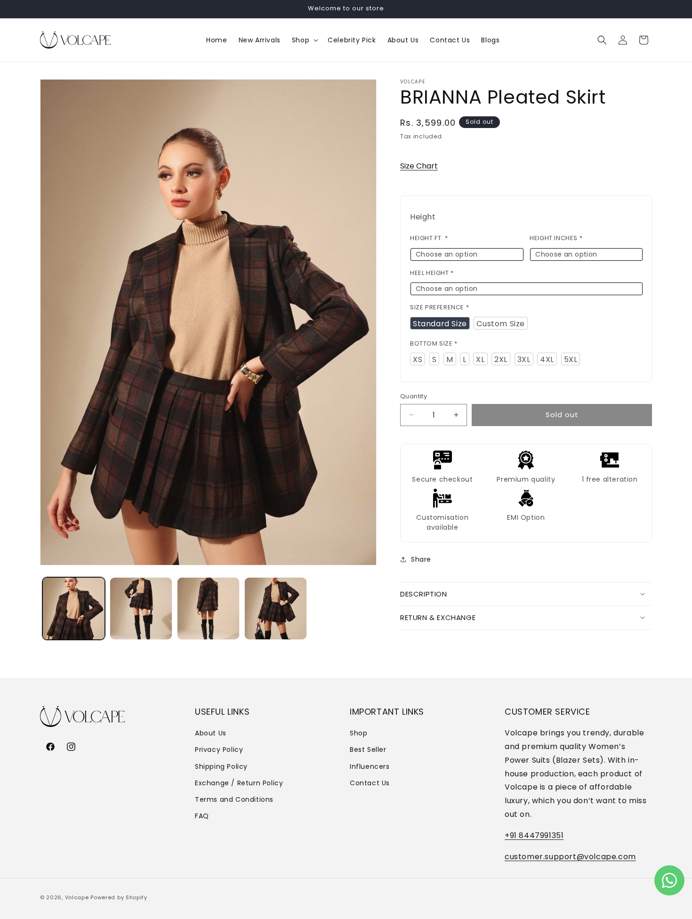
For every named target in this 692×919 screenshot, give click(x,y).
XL (480, 359)
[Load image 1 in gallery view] (73, 608)
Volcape (77, 897)
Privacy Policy (219, 750)
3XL (524, 359)
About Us (210, 733)
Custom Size (500, 323)
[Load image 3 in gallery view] (208, 608)
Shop (358, 733)
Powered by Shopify (118, 897)
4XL (547, 359)
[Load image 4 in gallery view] (275, 608)
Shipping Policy (221, 766)
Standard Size (440, 323)
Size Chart (419, 165)
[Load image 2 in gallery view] (141, 608)
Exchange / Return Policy (239, 783)
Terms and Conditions (234, 799)
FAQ (202, 816)
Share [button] (421, 559)
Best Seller (368, 750)
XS (417, 359)
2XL (500, 359)
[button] (304, 40)
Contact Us (370, 783)
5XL (571, 359)
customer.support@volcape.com (570, 856)
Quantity (413, 396)
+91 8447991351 (534, 835)
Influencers (370, 766)
